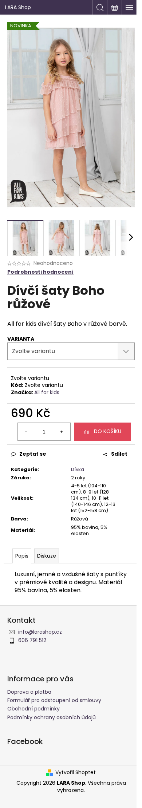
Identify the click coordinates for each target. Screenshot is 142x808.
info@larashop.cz (40, 631)
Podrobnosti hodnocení (40, 272)
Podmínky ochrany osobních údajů (51, 717)
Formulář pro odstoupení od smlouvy (54, 700)
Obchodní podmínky (33, 708)
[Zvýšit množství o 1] (61, 431)
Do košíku (107, 431)
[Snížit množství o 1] (26, 431)
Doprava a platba (29, 692)
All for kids (46, 392)
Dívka (77, 469)
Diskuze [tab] (46, 555)
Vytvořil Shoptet (75, 772)
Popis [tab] (21, 555)
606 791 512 (32, 640)
